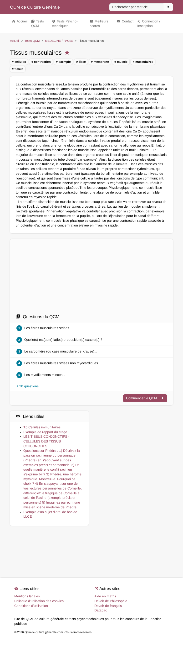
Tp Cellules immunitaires (42, 427)
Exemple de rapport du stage (45, 432)
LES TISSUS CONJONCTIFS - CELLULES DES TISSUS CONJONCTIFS (46, 441)
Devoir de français (108, 606)
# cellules (19, 61)
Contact (125, 21)
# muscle (120, 61)
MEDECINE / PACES (59, 40)
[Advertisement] (91, 277)
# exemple (63, 61)
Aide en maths (105, 596)
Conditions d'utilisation (31, 606)
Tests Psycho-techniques (65, 23)
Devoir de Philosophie (110, 601)
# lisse (81, 61)
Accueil (19, 21)
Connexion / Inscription (148, 23)
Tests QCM (37, 23)
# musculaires (143, 61)
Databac (100, 610)
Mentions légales (27, 596)
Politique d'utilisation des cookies (39, 601)
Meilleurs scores (99, 23)
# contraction (41, 61)
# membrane (100, 61)
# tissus (17, 69)
